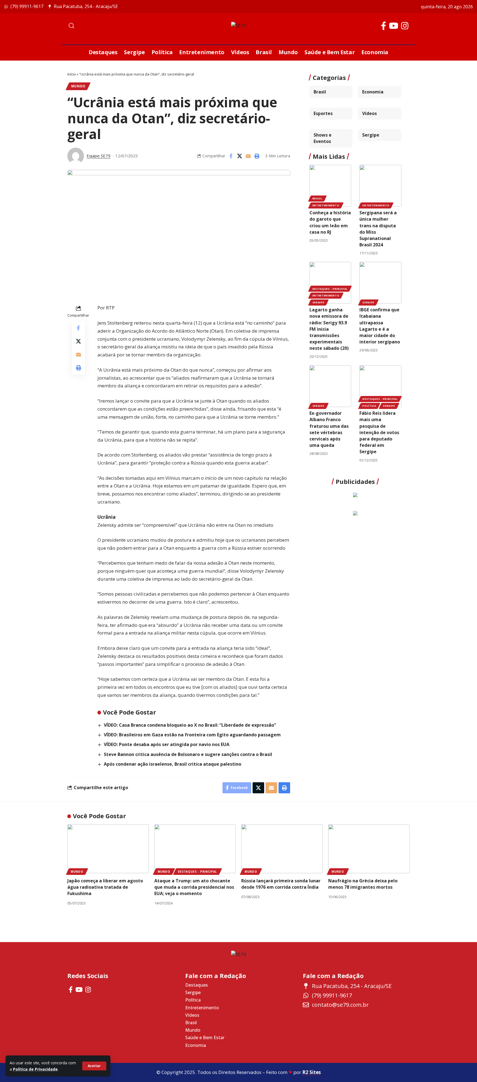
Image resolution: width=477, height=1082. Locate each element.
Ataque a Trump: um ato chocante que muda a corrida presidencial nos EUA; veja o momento (194, 887)
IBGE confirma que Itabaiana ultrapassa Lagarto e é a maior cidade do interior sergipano (379, 326)
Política (369, 406)
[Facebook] (384, 26)
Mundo (78, 86)
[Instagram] (405, 26)
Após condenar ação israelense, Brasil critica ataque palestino (172, 764)
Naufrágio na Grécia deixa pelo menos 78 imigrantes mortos (363, 884)
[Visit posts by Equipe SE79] (75, 156)
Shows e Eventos (323, 138)
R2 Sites (311, 1072)
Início (71, 74)
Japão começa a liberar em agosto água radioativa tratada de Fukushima (105, 887)
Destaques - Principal (330, 289)
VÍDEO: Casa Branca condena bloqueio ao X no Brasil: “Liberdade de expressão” (190, 725)
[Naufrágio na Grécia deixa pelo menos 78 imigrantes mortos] (369, 848)
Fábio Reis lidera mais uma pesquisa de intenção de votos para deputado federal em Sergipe (379, 432)
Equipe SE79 (98, 155)
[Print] (257, 156)
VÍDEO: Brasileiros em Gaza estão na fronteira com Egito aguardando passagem (192, 735)
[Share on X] (239, 156)
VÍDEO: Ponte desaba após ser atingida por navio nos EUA (166, 744)
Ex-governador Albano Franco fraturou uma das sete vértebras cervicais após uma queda (329, 429)
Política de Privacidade (35, 1069)
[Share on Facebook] (231, 156)
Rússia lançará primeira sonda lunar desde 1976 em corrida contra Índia (280, 884)
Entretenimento (326, 205)
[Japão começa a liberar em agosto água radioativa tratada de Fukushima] (108, 848)
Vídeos (369, 113)
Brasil (320, 92)
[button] (94, 1066)
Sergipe (370, 135)
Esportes (323, 113)
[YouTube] (394, 26)
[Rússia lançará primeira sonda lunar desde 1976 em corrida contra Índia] (282, 848)
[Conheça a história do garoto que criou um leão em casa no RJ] (330, 186)
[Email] (248, 156)
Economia (372, 92)
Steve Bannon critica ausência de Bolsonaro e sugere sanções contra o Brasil (188, 754)
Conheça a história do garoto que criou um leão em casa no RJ (330, 222)
